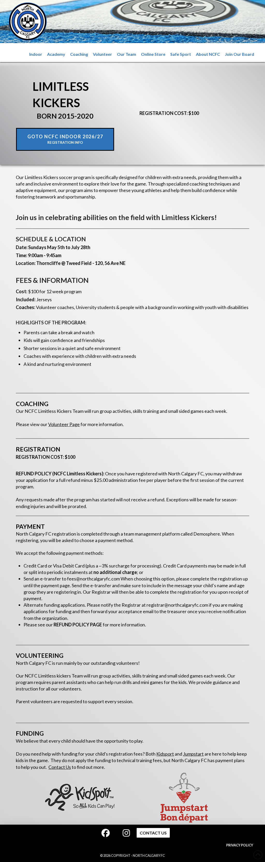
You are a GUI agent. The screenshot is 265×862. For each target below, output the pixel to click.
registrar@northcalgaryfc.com (177, 605)
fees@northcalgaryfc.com (93, 578)
